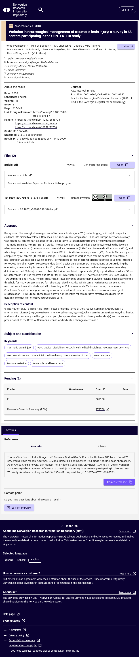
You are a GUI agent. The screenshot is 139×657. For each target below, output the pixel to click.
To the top (72, 525)
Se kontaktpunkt (21, 507)
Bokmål (9, 559)
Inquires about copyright (23, 645)
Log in (125, 9)
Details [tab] (11, 430)
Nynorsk (21, 559)
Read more (125, 531)
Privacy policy (16, 635)
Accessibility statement (22, 640)
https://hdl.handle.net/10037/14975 (36, 123)
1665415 (22, 131)
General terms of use (96, 164)
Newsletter (15, 629)
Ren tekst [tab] (37, 446)
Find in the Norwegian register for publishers (96, 102)
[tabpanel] (69, 464)
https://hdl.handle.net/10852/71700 (36, 127)
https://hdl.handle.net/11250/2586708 (37, 119)
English (35, 559)
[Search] (40, 10)
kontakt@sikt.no (69, 650)
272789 (100, 409)
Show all (128, 46)
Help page (9, 614)
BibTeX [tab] (102, 446)
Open (120, 164)
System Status (11, 620)
